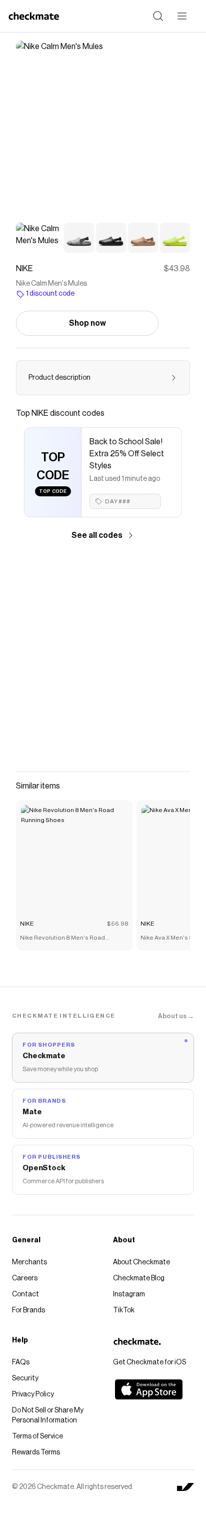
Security (25, 1378)
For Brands (28, 1310)
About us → (176, 1016)
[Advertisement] (103, 656)
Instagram (129, 1294)
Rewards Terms (36, 1452)
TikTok (123, 1310)
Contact (25, 1294)
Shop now (87, 323)
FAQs (21, 1362)
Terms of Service (37, 1436)
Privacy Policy (33, 1394)
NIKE (27, 924)
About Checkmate (141, 1262)
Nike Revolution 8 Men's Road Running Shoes (62, 939)
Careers (25, 1278)
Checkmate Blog (138, 1278)
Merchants (29, 1262)
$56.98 (117, 924)
